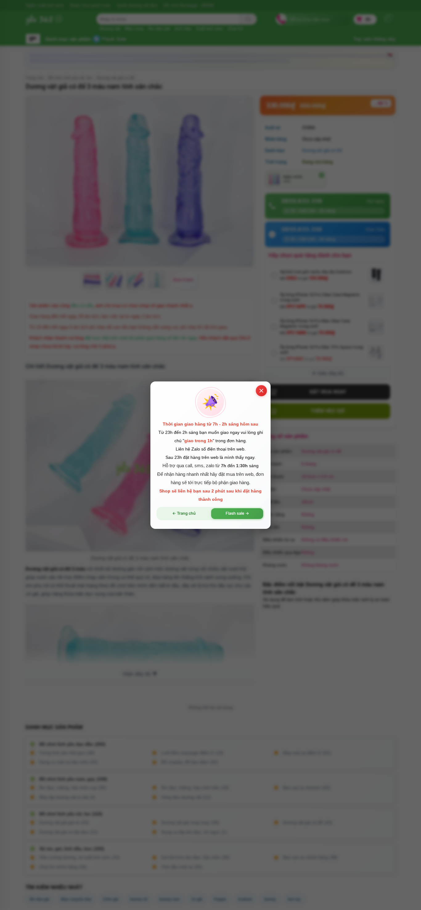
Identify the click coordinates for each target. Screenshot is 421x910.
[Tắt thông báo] (261, 390)
